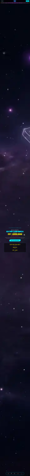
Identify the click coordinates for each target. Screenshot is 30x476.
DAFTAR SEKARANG (15, 240)
